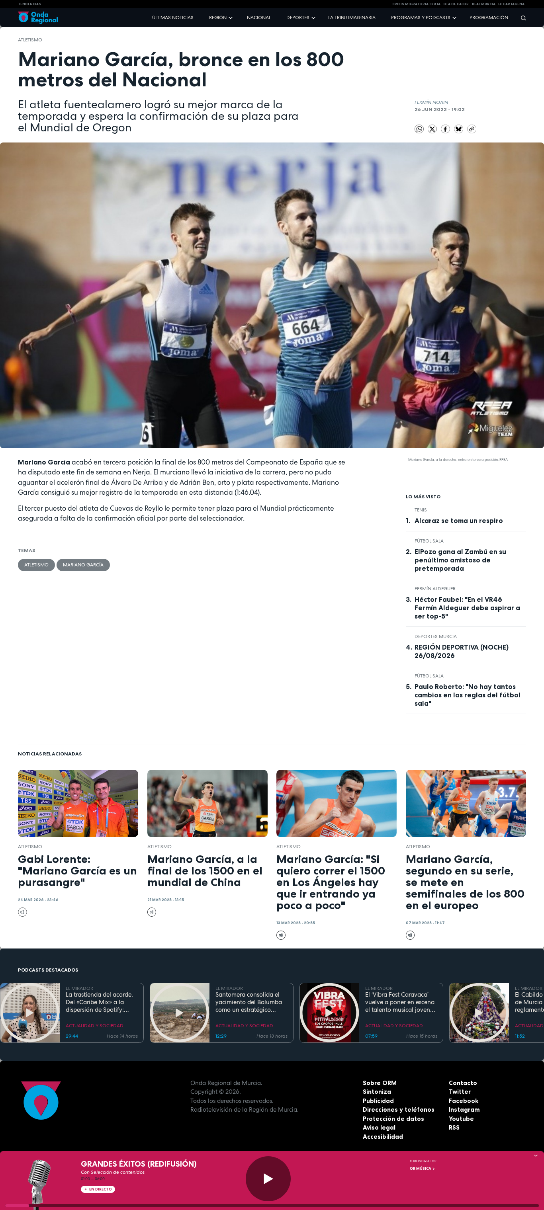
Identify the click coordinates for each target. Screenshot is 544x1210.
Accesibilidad (383, 1136)
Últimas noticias (173, 17)
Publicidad (378, 1101)
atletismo (30, 40)
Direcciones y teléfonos (398, 1109)
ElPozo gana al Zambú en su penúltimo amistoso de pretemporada (460, 560)
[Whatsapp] (419, 129)
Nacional (259, 17)
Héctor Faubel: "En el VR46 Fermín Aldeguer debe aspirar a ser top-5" (467, 607)
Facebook (463, 1101)
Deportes (297, 17)
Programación (489, 17)
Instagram (464, 1109)
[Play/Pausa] (268, 1178)
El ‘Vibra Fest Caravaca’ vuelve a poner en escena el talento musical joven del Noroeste (399, 1002)
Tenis (421, 510)
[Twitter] (433, 128)
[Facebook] (446, 128)
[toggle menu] (231, 17)
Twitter (460, 1091)
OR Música (421, 1168)
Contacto (463, 1083)
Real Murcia (483, 4)
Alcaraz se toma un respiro (459, 521)
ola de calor (456, 4)
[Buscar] (521, 17)
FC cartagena (511, 4)
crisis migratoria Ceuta (416, 4)
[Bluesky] (459, 128)
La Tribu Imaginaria (352, 17)
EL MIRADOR (79, 988)
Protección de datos (393, 1118)
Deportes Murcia (436, 636)
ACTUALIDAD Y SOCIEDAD (94, 1026)
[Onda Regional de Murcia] (38, 18)
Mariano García (83, 565)
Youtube (461, 1118)
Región (218, 17)
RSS (454, 1127)
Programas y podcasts (420, 17)
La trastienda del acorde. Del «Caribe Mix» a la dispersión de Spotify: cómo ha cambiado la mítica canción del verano (101, 1002)
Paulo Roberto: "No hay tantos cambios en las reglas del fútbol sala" (468, 695)
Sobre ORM (380, 1083)
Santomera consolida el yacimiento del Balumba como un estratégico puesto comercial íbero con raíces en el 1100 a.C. (249, 1002)
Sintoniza (377, 1091)
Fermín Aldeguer (435, 588)
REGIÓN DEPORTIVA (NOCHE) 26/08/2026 (462, 651)
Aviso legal (379, 1127)
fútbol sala (429, 541)
